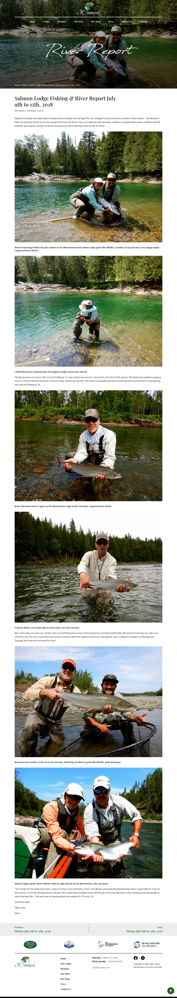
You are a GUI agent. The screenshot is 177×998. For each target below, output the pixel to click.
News (110, 21)
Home (32, 21)
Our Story (78, 21)
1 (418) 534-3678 (114, 961)
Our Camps (66, 963)
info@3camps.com (101, 967)
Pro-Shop (95, 21)
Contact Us (126, 21)
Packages (61, 21)
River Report (88, 52)
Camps (46, 21)
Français (143, 21)
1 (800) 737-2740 (109, 957)
